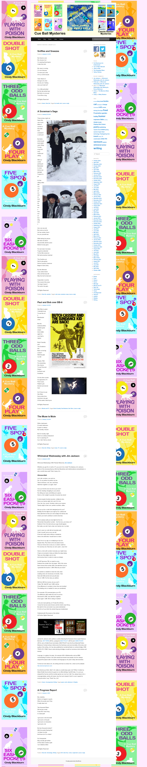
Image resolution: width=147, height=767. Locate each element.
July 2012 (96, 250)
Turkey (99, 136)
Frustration (98, 113)
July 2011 (96, 263)
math (66, 682)
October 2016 (97, 166)
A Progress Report (47, 690)
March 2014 (97, 214)
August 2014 (97, 205)
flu (55, 103)
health (57, 103)
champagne (99, 104)
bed (96, 101)
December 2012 (98, 241)
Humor (43, 103)
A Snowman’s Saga (47, 111)
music (100, 122)
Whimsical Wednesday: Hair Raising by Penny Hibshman (101, 87)
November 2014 (98, 200)
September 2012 (98, 247)
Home (39, 39)
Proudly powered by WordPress (73, 761)
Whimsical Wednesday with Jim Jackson (58, 455)
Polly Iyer (96, 82)
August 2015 (97, 184)
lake (102, 119)
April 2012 (96, 256)
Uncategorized (49, 682)
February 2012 (97, 259)
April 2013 (96, 234)
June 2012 (96, 252)
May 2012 (96, 254)
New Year (66, 752)
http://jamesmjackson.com (44, 666)
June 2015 (96, 187)
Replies (75, 682)
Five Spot (100, 110)
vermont (98, 141)
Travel (95, 291)
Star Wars (70, 408)
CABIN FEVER (79, 641)
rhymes (95, 129)
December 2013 (98, 220)
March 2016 (97, 171)
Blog (44, 39)
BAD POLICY (64, 641)
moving (106, 119)
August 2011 (97, 261)
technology (96, 134)
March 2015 (97, 193)
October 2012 (97, 245)
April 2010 (96, 268)
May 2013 (96, 232)
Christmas (96, 107)
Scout (99, 129)
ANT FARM (46, 641)
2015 (62, 752)
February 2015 (97, 195)
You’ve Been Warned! (99, 66)
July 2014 (96, 207)
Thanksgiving (103, 134)
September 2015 (98, 182)
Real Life (48, 103)
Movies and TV (45, 408)
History (95, 280)
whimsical (70, 682)
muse (56, 448)
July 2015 (96, 186)
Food (105, 110)
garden (104, 113)
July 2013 (96, 229)
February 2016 (97, 173)
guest (62, 682)
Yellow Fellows (97, 72)
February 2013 (97, 238)
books (106, 101)
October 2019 (97, 160)
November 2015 (98, 178)
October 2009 (97, 270)
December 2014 (98, 198)
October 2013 (97, 223)
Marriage (96, 284)
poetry (96, 127)
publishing (103, 127)
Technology (49, 752)
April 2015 (96, 191)
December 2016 (98, 164)
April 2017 (96, 162)
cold (56, 294)
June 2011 (96, 265)
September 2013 (98, 225)
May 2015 (96, 189)
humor (102, 116)
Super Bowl (101, 132)
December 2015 (98, 177)
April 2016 (96, 169)
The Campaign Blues (99, 70)
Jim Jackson (97, 78)
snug (67, 294)
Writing (48, 448)
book (101, 101)
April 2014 (96, 213)
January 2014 (97, 218)
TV (58, 448)
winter (104, 145)
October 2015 (97, 180)
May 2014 (96, 211)
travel (96, 136)
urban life (104, 139)
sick (61, 103)
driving (95, 110)
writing (98, 148)
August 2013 (97, 227)
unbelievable (97, 139)
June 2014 (96, 209)
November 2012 (98, 243)
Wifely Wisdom (102, 94)
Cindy (95, 91)
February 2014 (97, 216)
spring (107, 129)
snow (59, 294)
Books (49, 39)
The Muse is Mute (46, 416)
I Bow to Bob (97, 68)
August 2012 (97, 248)
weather (49, 294)
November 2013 (98, 221)
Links (55, 39)
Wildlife (96, 298)
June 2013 (96, 231)
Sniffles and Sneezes (48, 51)
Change (105, 104)
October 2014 (97, 202)
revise (70, 752)
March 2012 (97, 257)
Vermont (96, 294)
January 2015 (97, 196)
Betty (98, 101)
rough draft (75, 752)
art (94, 101)
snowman (63, 294)
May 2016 (96, 168)
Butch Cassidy (57, 408)
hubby (96, 116)
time (108, 134)
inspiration (97, 119)
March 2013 (97, 236)
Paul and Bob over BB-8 (49, 302)
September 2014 (98, 204)
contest (104, 107)
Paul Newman (64, 408)
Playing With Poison (100, 124)
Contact (61, 39)
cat (95, 104)
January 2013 (97, 239)
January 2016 (97, 175)
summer (96, 132)
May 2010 (96, 266)
